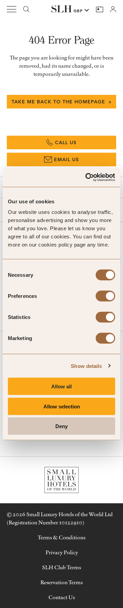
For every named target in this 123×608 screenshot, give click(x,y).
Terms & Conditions (61, 537)
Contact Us (62, 597)
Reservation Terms (61, 582)
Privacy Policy (61, 552)
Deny (61, 426)
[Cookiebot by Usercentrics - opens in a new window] (86, 177)
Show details (86, 366)
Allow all (61, 386)
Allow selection (61, 406)
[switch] (105, 296)
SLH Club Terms (61, 567)
